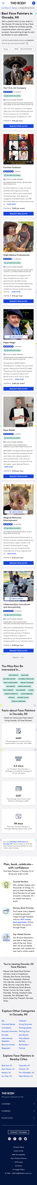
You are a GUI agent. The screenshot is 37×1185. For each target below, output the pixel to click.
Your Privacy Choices (18, 1158)
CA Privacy (18, 1162)
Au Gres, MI (7, 1076)
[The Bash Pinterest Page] (20, 1138)
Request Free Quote (18, 126)
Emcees (5, 1035)
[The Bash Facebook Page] (14, 1138)
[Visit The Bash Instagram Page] (9, 1138)
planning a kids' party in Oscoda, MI (15, 842)
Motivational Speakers (7, 1039)
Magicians (24, 675)
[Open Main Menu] (3, 3)
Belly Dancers (8, 690)
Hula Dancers (20, 690)
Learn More (11, 204)
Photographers (25, 1027)
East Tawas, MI (8, 1069)
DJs (3, 1020)
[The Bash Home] (18, 3)
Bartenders (23, 1044)
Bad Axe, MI (7, 1065)
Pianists (22, 1048)
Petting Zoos (24, 1031)
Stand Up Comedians (18, 701)
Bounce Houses (8, 1044)
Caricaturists (13, 675)
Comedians (6, 1027)
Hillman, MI (24, 1069)
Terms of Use (18, 1151)
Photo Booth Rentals (24, 1039)
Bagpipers (6, 1048)
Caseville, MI (24, 1065)
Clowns (30, 690)
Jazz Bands (23, 1035)
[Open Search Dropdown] (33, 3)
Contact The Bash (18, 1132)
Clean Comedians (26, 694)
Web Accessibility (18, 1155)
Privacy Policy (18, 1147)
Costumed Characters (26, 679)
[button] (18, 1104)
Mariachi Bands (8, 1024)
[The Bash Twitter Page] (25, 1138)
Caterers (22, 1020)
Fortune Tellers (22, 697)
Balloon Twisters (9, 679)
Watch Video (17, 337)
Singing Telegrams (26, 682)
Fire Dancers (10, 686)
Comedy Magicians (24, 686)
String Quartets (25, 1024)
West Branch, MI (26, 1076)
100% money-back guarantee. (22, 920)
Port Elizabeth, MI (26, 1072)
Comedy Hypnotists (11, 694)
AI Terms (18, 1166)
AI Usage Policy (18, 1169)
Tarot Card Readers (11, 682)
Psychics (12, 697)
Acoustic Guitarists (9, 1031)
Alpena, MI (6, 1072)
